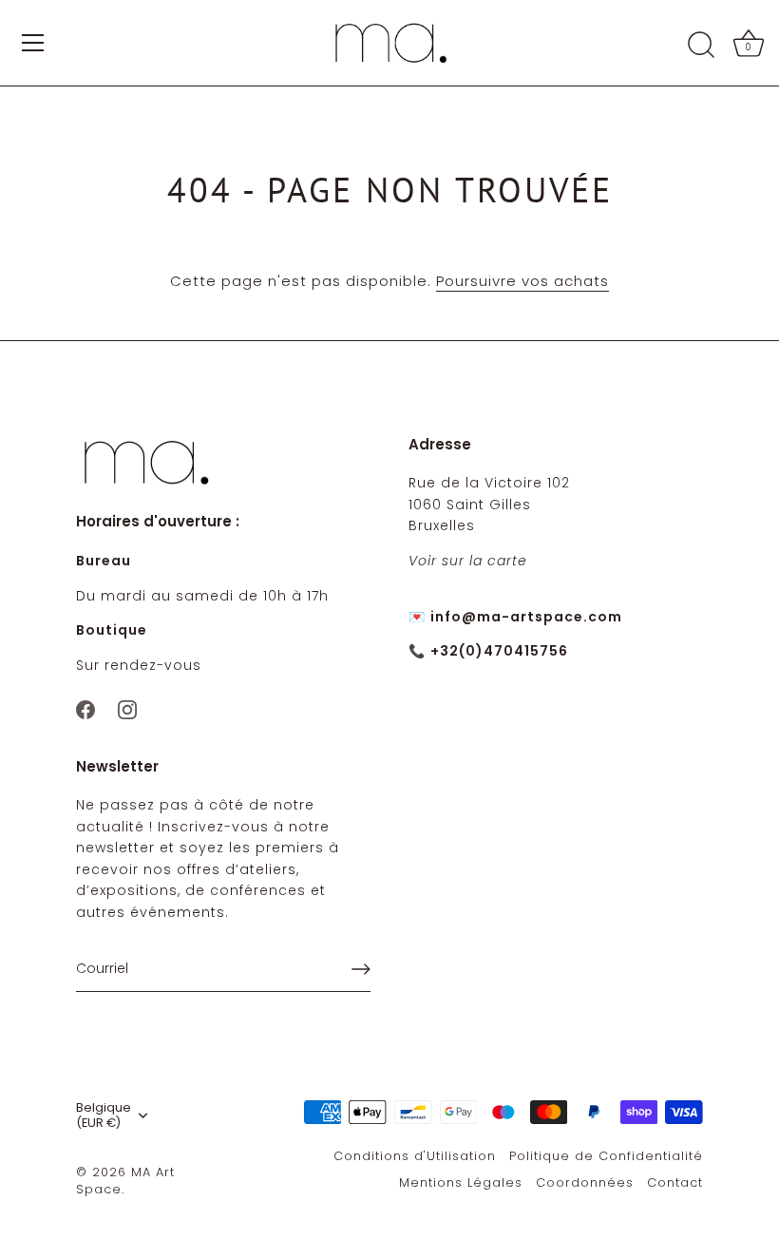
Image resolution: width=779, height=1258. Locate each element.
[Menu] (33, 43)
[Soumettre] (361, 969)
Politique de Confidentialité (606, 1156)
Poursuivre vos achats (522, 281)
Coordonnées (585, 1182)
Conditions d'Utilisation (414, 1156)
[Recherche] (701, 46)
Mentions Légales (460, 1182)
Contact (675, 1182)
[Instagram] (127, 708)
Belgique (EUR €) (103, 1115)
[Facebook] (85, 708)
